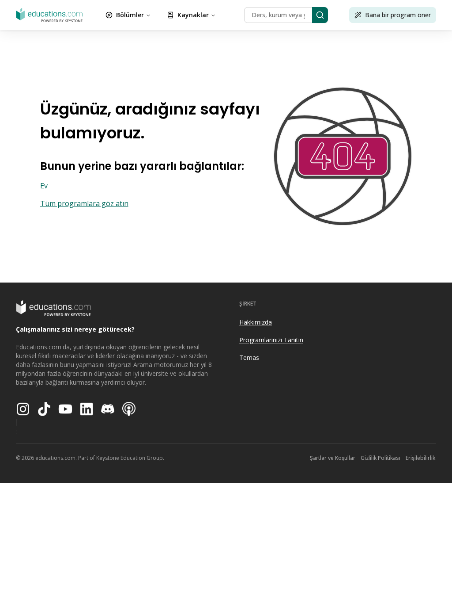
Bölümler (130, 15)
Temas (249, 357)
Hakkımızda (255, 322)
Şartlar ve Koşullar (332, 458)
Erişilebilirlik (420, 458)
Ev (44, 186)
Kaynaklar (193, 15)
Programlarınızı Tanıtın (271, 340)
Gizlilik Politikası (380, 458)
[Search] (320, 15)
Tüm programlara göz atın (84, 203)
